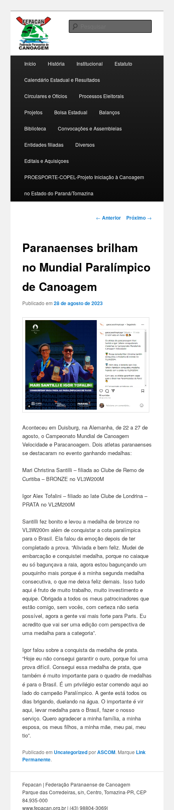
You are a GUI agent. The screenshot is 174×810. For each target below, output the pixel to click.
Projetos (33, 112)
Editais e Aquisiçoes (46, 160)
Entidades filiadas (44, 144)
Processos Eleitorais (101, 95)
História (56, 63)
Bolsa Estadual (70, 112)
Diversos (85, 144)
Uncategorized (70, 752)
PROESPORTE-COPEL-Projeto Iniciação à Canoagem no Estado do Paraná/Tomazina (84, 185)
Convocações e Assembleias (90, 128)
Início (30, 63)
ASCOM (106, 752)
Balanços (109, 112)
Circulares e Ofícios (45, 95)
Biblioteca (35, 128)
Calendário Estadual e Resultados (62, 79)
